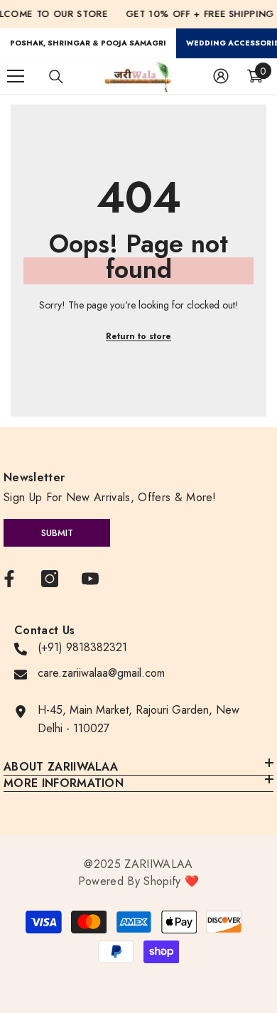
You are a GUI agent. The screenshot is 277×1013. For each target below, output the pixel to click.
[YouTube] (90, 579)
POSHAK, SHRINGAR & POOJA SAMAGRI (88, 43)
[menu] (15, 76)
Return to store (138, 336)
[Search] (56, 76)
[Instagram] (50, 579)
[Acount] (221, 76)
